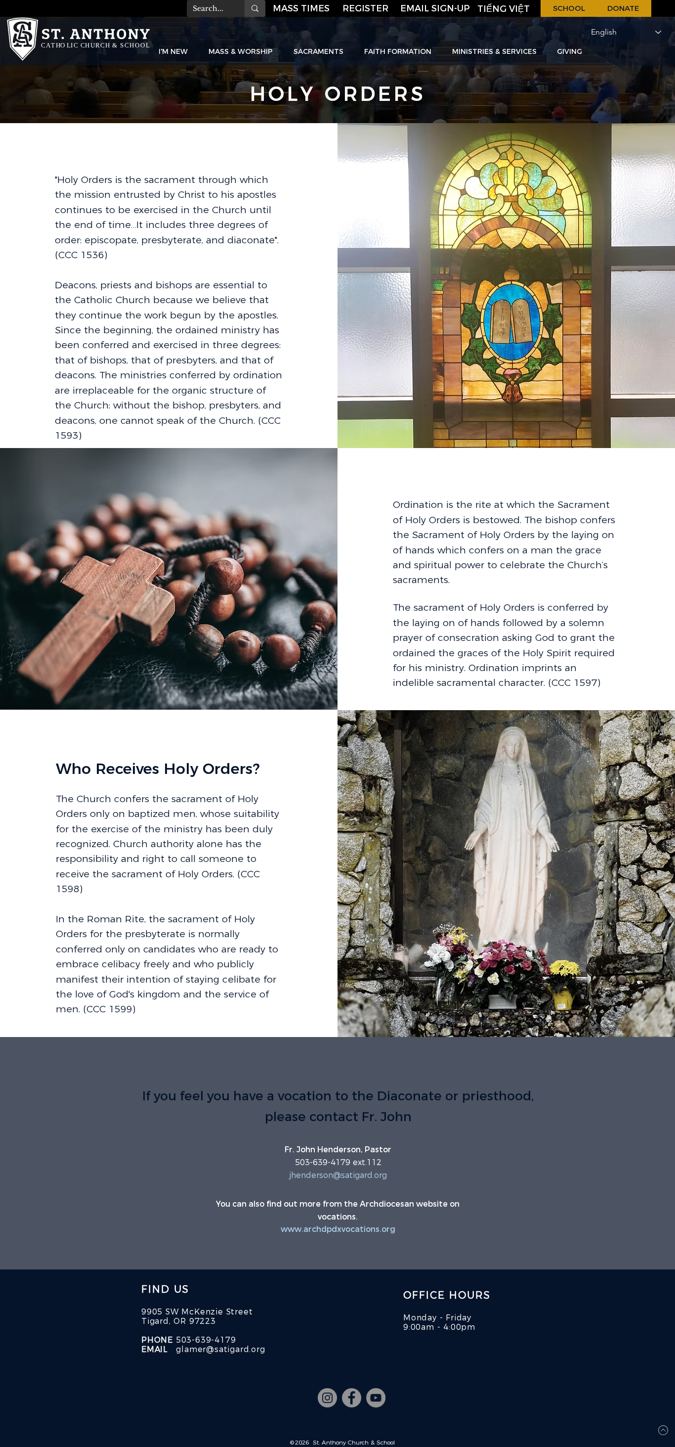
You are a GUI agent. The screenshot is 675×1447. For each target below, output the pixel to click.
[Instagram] (327, 1397)
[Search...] (255, 8)
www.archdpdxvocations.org (338, 1229)
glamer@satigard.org (220, 1349)
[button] (435, 8)
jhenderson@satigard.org (338, 1175)
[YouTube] (375, 1397)
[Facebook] (351, 1397)
